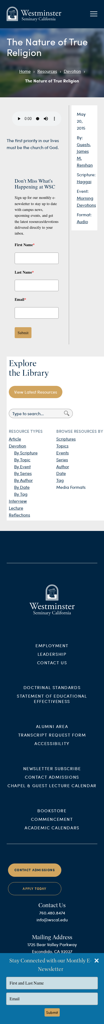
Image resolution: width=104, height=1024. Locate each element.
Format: (84, 214)
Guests (83, 144)
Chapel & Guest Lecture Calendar (52, 785)
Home (25, 71)
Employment (52, 645)
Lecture (16, 508)
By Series (23, 473)
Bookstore (51, 810)
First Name (25, 244)
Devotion (72, 71)
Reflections (19, 515)
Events (62, 452)
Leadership (52, 654)
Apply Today (34, 888)
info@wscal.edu (52, 919)
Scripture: (86, 174)
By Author (23, 480)
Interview (18, 501)
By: (80, 137)
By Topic (22, 459)
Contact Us (52, 662)
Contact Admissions (52, 777)
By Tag (20, 494)
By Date (22, 487)
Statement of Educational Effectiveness (52, 698)
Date (61, 473)
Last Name (24, 272)
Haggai (84, 181)
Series (62, 459)
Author (62, 466)
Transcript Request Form (52, 735)
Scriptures (66, 439)
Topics (62, 446)
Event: (83, 191)
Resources (47, 71)
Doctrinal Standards (52, 687)
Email (20, 299)
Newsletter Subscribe (52, 768)
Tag (60, 480)
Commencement (52, 819)
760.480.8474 (52, 912)
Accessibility (52, 743)
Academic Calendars (52, 827)
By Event (22, 466)
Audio (82, 221)
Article (15, 439)
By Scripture (26, 452)
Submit (23, 332)
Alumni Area (52, 726)
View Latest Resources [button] (35, 392)
